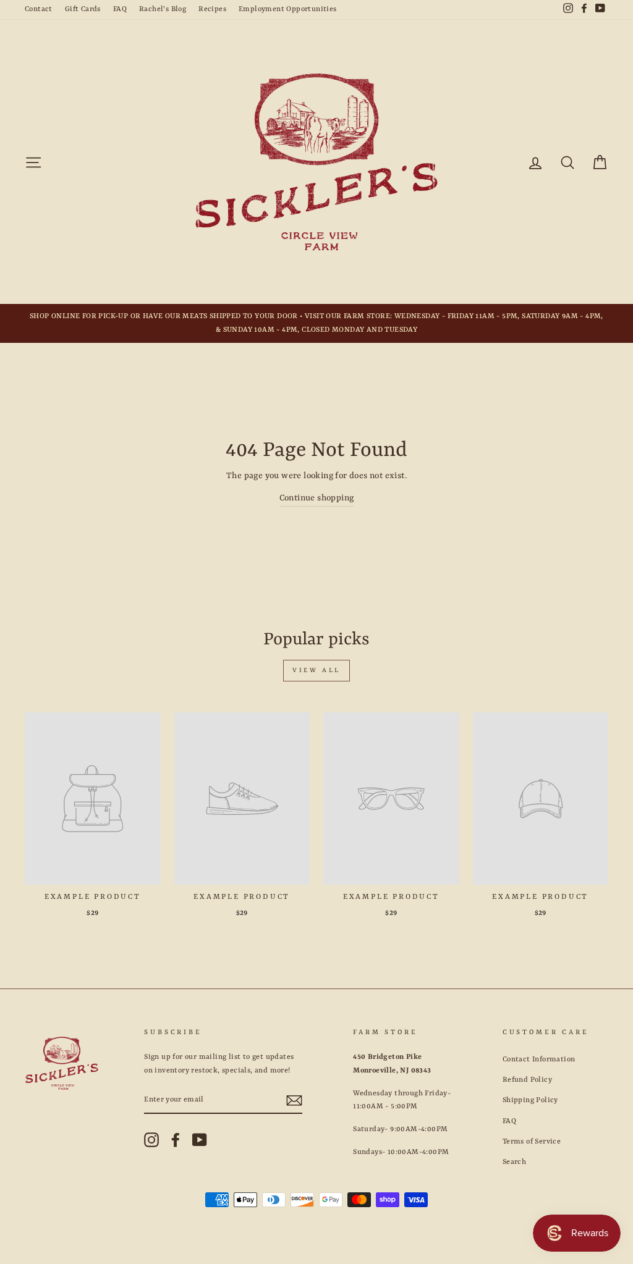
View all (316, 670)
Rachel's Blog (162, 9)
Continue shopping (316, 498)
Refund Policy (527, 1080)
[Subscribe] (294, 1101)
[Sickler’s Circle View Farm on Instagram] (151, 1139)
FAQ (120, 9)
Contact (39, 9)
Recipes (212, 9)
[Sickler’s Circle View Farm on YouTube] (199, 1139)
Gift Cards (83, 9)
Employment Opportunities (288, 9)
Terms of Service (532, 1141)
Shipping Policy (530, 1100)
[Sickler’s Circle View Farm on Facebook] (175, 1139)
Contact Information (539, 1059)
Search (514, 1162)
